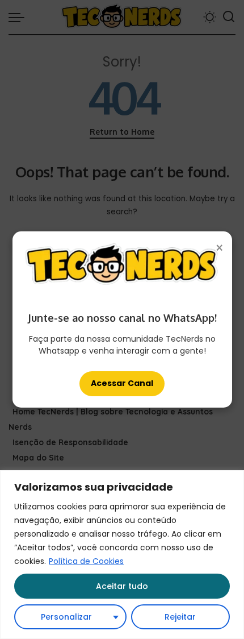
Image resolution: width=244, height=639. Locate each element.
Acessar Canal (122, 383)
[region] (122, 554)
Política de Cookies (86, 561)
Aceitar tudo (122, 586)
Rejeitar (180, 617)
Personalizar (66, 617)
